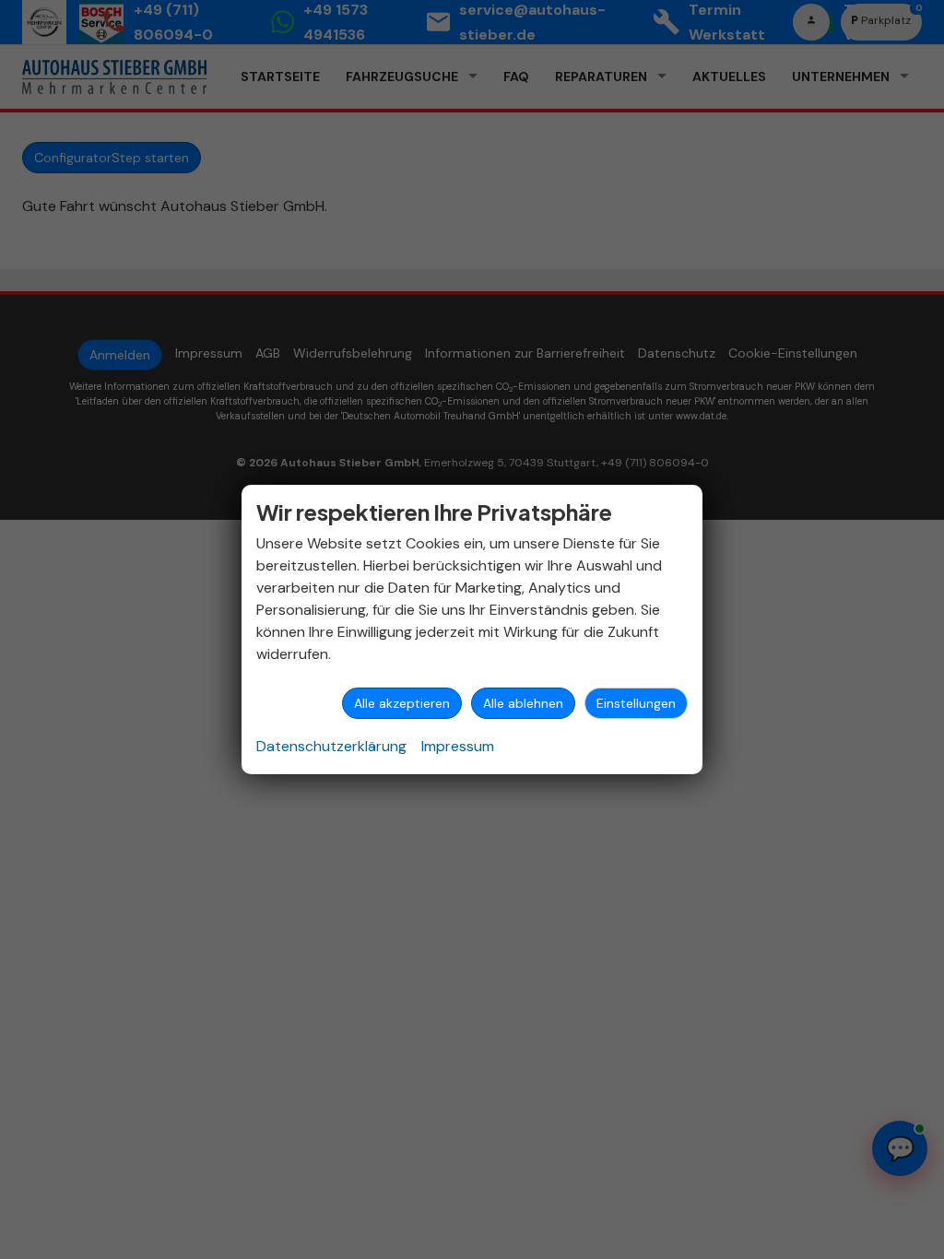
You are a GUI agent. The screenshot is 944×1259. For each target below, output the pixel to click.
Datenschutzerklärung (331, 746)
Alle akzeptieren (402, 703)
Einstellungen (636, 703)
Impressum (457, 746)
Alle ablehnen (523, 703)
